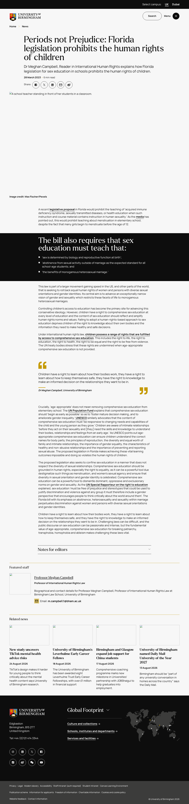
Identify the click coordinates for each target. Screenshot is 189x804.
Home (12, 26)
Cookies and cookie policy (113, 792)
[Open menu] (176, 16)
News (25, 26)
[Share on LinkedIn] (52, 84)
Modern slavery (31, 785)
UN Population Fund (80, 410)
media (140, 216)
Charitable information (89, 792)
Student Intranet (90, 785)
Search (152, 16)
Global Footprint (85, 710)
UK (167, 4)
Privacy (12, 785)
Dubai (176, 4)
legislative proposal (62, 209)
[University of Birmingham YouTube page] (41, 762)
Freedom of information (66, 792)
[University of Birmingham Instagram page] (13, 751)
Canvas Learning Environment (114, 785)
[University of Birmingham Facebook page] (41, 751)
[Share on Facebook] (35, 84)
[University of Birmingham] (25, 16)
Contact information (37, 798)
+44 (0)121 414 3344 (26, 738)
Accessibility (46, 785)
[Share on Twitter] (44, 84)
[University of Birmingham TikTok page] (13, 762)
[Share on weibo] (68, 84)
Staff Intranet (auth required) (67, 785)
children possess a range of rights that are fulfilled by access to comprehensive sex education (94, 336)
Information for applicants (41, 792)
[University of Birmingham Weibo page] (22, 762)
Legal (20, 785)
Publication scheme (18, 792)
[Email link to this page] (60, 84)
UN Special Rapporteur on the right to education (117, 484)
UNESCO (81, 418)
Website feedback (17, 798)
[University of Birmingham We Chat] (31, 762)
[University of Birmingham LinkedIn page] (22, 751)
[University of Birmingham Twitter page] (31, 751)
